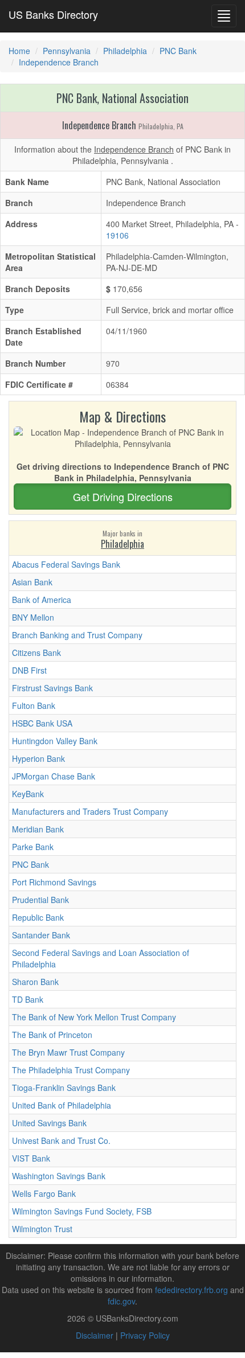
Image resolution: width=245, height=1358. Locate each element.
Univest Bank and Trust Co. (61, 1140)
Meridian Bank (38, 829)
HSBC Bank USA (42, 723)
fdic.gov (121, 1301)
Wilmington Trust (42, 1228)
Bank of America (41, 599)
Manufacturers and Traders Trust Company (90, 811)
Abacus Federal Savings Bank (66, 564)
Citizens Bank (36, 652)
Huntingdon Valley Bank (54, 740)
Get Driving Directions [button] (123, 496)
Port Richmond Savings (54, 882)
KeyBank (28, 793)
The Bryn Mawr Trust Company (68, 1052)
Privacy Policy (145, 1335)
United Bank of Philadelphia (61, 1105)
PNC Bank (30, 864)
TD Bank (27, 999)
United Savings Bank (49, 1123)
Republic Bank (38, 917)
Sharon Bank (35, 981)
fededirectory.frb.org (191, 1289)
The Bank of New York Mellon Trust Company (94, 1017)
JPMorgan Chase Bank (53, 776)
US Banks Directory (53, 14)
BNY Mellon (33, 617)
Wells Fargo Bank (44, 1193)
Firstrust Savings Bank (52, 688)
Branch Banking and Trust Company (77, 635)
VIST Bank (31, 1158)
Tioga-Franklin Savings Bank (64, 1087)
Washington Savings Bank (58, 1175)
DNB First (29, 670)
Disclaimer (94, 1335)
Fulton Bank (33, 705)
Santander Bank (41, 935)
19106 (117, 235)
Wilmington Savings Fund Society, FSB (82, 1211)
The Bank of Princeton (52, 1034)
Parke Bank (33, 846)
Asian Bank (32, 582)
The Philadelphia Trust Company (71, 1070)
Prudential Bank (40, 899)
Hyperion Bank (38, 758)
